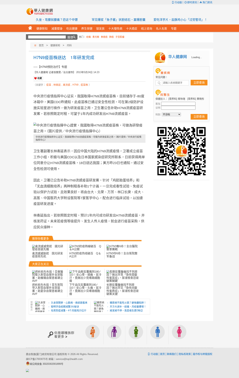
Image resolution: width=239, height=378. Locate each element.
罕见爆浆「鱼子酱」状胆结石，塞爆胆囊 (118, 19)
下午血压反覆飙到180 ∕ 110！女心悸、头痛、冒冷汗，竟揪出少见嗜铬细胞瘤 (85, 289)
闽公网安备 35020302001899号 (46, 363)
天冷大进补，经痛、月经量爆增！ (128, 306)
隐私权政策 (185, 354)
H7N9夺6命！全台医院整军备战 (121, 255)
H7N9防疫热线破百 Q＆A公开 (85, 255)
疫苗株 (84, 84)
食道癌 (104, 37)
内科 (69, 45)
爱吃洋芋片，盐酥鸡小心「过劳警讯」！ (180, 19)
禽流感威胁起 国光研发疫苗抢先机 (47, 255)
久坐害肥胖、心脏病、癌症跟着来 (69, 302)
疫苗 (48, 84)
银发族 (114, 334)
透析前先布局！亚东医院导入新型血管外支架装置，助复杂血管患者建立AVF (47, 289)
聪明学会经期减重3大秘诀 (65, 306)
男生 (157, 334)
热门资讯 (207, 2)
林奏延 (57, 84)
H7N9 (75, 84)
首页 (41, 45)
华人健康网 (41, 11)
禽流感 (66, 84)
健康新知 (55, 45)
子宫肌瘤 (119, 37)
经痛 (88, 37)
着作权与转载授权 (202, 354)
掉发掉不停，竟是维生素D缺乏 (126, 310)
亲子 (136, 334)
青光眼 (95, 37)
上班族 (92, 334)
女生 (179, 334)
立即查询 (199, 82)
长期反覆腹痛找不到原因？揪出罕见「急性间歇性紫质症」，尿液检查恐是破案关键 (122, 289)
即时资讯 (192, 2)
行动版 (178, 2)
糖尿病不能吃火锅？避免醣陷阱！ (128, 302)
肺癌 (111, 37)
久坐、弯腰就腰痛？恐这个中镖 (57, 19)
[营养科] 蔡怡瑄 (176, 98)
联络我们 (172, 354)
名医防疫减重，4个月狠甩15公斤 (68, 310)
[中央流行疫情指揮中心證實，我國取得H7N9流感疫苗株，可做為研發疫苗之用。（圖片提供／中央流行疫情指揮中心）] (89, 128)
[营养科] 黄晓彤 (195, 98)
